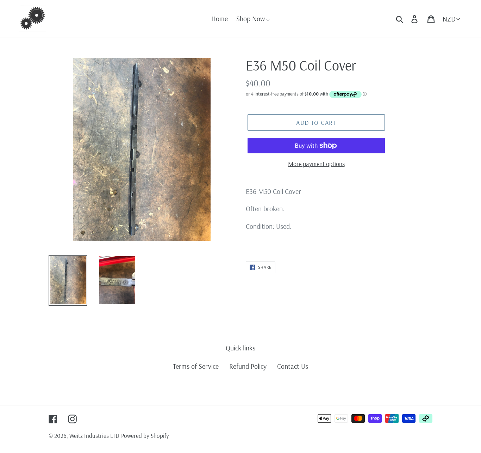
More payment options (316, 164)
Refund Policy (248, 366)
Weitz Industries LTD (94, 435)
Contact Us (292, 366)
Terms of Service (196, 366)
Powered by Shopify (145, 435)
